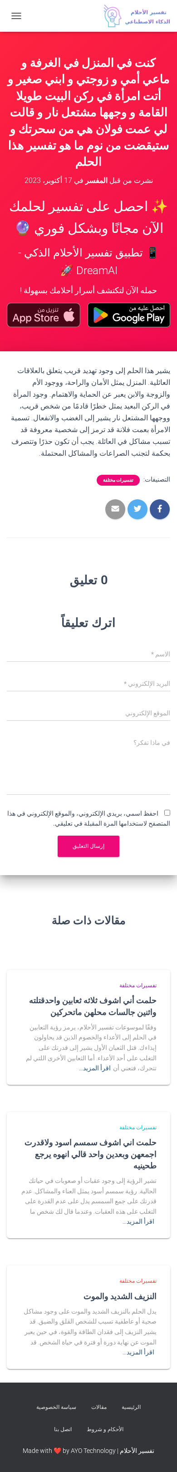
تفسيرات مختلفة (118, 480)
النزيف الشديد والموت (120, 1295)
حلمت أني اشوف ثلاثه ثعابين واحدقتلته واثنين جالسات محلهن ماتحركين (93, 1005)
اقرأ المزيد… (95, 1068)
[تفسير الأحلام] (133, 16)
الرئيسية (131, 1407)
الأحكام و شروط (105, 1429)
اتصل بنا (63, 1429)
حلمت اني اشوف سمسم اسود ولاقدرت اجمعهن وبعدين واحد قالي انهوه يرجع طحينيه (91, 1153)
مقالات (99, 1407)
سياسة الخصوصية (56, 1407)
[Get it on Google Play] (129, 315)
